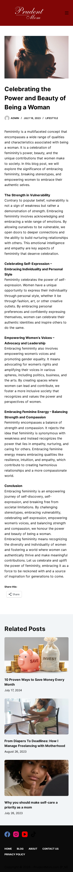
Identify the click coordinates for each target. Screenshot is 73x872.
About (33, 848)
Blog (20, 848)
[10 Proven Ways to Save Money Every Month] (36, 655)
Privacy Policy (14, 854)
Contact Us (50, 848)
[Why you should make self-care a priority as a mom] (36, 778)
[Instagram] (16, 834)
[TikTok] (33, 834)
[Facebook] (7, 834)
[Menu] (67, 13)
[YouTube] (25, 834)
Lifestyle (51, 118)
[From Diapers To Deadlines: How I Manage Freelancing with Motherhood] (36, 716)
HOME (8, 848)
